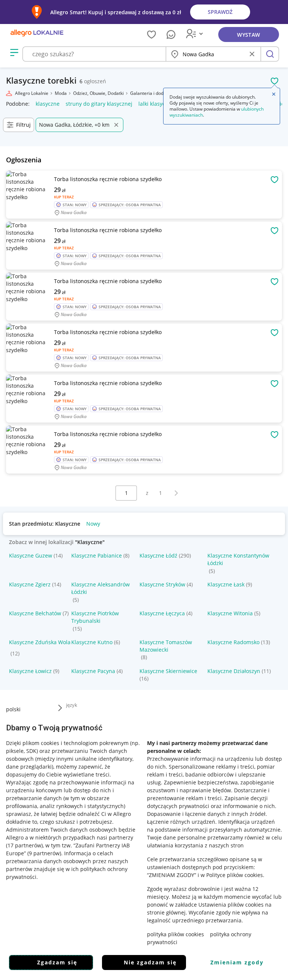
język (71, 705)
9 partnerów (44, 853)
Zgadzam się (57, 962)
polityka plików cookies (175, 934)
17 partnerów (24, 845)
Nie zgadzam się (150, 962)
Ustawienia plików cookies (231, 904)
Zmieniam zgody (237, 962)
